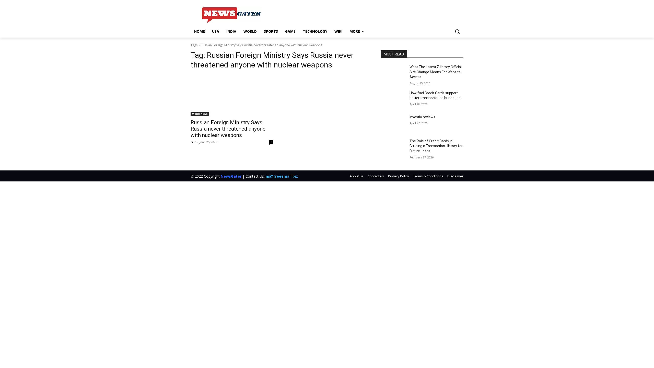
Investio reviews (422, 117)
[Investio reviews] (393, 123)
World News (200, 114)
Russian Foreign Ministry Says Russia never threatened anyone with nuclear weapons (228, 128)
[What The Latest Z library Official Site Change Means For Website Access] (393, 73)
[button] (457, 31)
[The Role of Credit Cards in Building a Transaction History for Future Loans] (393, 147)
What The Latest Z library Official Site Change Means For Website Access (436, 72)
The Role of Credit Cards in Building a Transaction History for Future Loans (436, 146)
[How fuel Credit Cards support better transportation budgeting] (393, 99)
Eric (193, 142)
